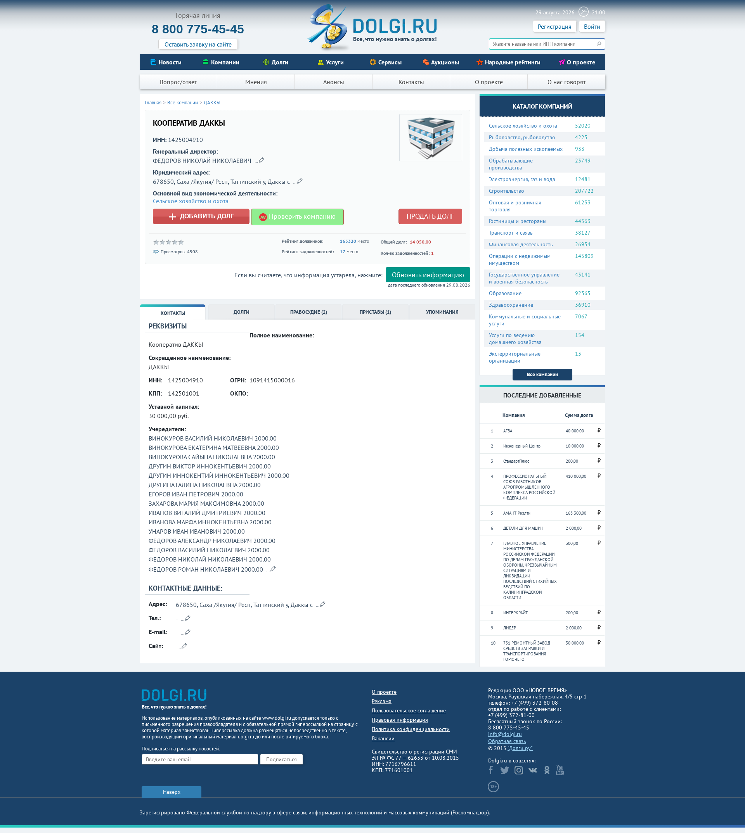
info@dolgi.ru (505, 734)
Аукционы (445, 62)
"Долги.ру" (520, 748)
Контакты (411, 82)
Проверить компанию (301, 216)
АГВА (507, 431)
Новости (170, 62)
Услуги (335, 62)
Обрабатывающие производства (511, 164)
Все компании (542, 374)
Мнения (256, 82)
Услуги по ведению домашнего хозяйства (515, 339)
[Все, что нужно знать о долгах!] (372, 27)
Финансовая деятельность (521, 244)
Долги (280, 62)
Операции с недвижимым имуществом (520, 259)
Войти (592, 26)
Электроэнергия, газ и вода (522, 179)
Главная (153, 102)
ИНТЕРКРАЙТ (515, 612)
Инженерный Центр (522, 446)
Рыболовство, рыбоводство (522, 137)
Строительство (506, 190)
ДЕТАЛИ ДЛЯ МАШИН (523, 528)
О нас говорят (566, 82)
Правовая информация (400, 719)
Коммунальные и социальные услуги (525, 320)
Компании (225, 62)
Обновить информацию (428, 274)
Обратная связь (507, 741)
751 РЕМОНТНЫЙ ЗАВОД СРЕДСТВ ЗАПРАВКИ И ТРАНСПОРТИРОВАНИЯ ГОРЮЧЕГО (526, 651)
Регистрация (555, 26)
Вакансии (383, 738)
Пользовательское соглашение (409, 710)
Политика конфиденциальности (411, 729)
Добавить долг (201, 216)
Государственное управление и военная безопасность (524, 278)
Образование (505, 293)
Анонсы (333, 82)
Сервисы (390, 62)
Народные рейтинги (513, 62)
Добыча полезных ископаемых (526, 148)
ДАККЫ (212, 102)
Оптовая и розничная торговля (515, 206)
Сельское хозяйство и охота (523, 125)
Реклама (382, 701)
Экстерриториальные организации (515, 357)
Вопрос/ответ (178, 82)
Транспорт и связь (511, 232)
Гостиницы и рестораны (517, 221)
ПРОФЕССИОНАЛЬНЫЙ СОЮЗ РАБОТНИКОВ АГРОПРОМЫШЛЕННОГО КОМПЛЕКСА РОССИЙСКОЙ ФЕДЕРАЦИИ (529, 487)
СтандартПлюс (516, 461)
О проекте (581, 62)
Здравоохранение (511, 304)
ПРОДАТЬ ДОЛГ (430, 216)
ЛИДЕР (509, 628)
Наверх (171, 791)
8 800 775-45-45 (198, 29)
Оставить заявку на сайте (198, 44)
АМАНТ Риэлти (516, 513)
